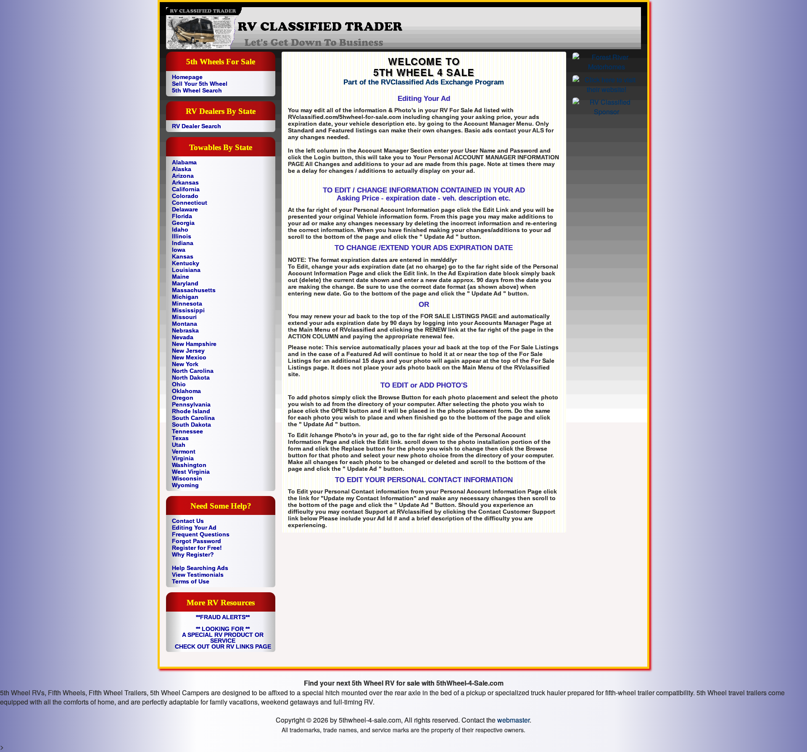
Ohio (179, 384)
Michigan (185, 296)
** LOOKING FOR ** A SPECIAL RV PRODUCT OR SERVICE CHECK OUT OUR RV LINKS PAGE (223, 637)
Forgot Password (196, 541)
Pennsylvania (191, 404)
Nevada (182, 337)
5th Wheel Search (197, 90)
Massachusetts (194, 290)
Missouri (184, 317)
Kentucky (185, 263)
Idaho (180, 229)
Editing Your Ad (194, 527)
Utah (178, 444)
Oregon (182, 397)
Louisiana (186, 269)
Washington (189, 465)
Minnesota (187, 303)
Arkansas (185, 182)
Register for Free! (197, 547)
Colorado (185, 196)
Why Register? (193, 554)
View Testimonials (198, 574)
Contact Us (188, 520)
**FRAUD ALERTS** (223, 617)
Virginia (183, 458)
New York (185, 364)
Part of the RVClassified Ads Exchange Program (423, 82)
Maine (180, 276)
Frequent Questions (200, 534)
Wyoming (185, 485)
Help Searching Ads (200, 568)
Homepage (187, 77)
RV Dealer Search (196, 126)
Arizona (183, 175)
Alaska (181, 169)
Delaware (185, 209)
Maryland (185, 283)
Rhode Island (191, 411)
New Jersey (188, 350)
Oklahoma (186, 391)
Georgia (183, 222)
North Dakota (191, 377)
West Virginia (191, 471)
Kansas (182, 256)
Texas (180, 438)
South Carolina (193, 417)
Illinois (181, 236)
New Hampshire (194, 343)
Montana (184, 323)
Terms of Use (190, 581)
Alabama (184, 162)
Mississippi (188, 310)
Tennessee (187, 431)
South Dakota (191, 424)
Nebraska (185, 330)
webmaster (513, 720)
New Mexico (189, 357)
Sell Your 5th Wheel (199, 83)
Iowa (178, 249)
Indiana (182, 243)
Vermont (183, 451)
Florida (182, 216)
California (186, 189)
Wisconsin (187, 478)
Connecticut (189, 202)
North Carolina (193, 370)
